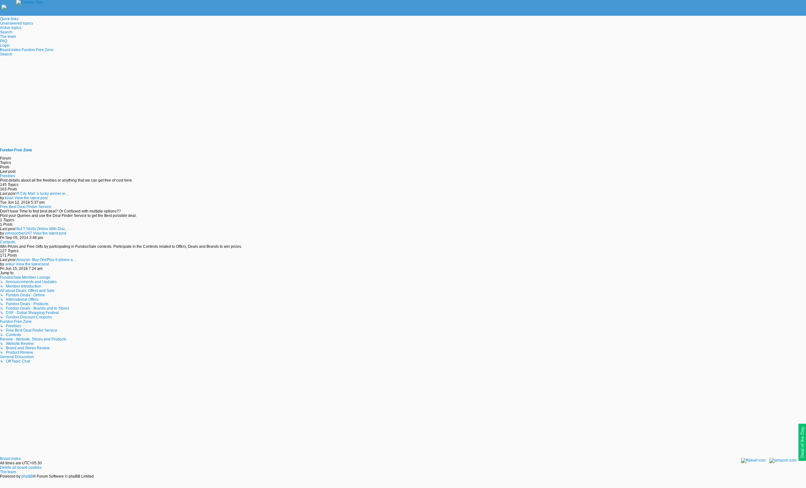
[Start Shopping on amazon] (783, 460)
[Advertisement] (403, 102)
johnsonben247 (18, 233)
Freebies (7, 176)
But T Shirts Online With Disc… (42, 229)
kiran (9, 198)
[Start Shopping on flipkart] (753, 460)
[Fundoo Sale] (25, 2)
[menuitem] (16, 23)
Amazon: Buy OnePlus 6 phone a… (46, 260)
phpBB (27, 476)
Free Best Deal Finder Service (25, 207)
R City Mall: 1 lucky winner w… (42, 193)
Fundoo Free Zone (16, 150)
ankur (10, 264)
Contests (7, 242)
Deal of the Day (802, 442)
